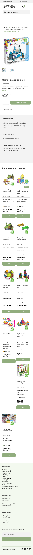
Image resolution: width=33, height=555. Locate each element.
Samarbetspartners (7, 478)
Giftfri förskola (6, 472)
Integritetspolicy (7, 488)
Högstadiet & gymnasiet (23, 2)
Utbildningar (5, 475)
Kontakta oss (6, 473)
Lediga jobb (5, 480)
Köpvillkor (5, 482)
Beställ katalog (6, 470)
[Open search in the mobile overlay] (16, 12)
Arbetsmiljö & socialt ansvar (10, 487)
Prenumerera (16, 539)
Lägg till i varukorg (20, 103)
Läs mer (4, 90)
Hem (7, 27)
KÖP (9, 216)
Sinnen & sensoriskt (10, 29)
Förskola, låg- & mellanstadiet (19, 27)
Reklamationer (6, 485)
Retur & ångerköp (7, 483)
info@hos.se (5, 500)
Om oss (4, 477)
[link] (23, 7)
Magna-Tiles (20, 29)
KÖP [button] (23, 216)
